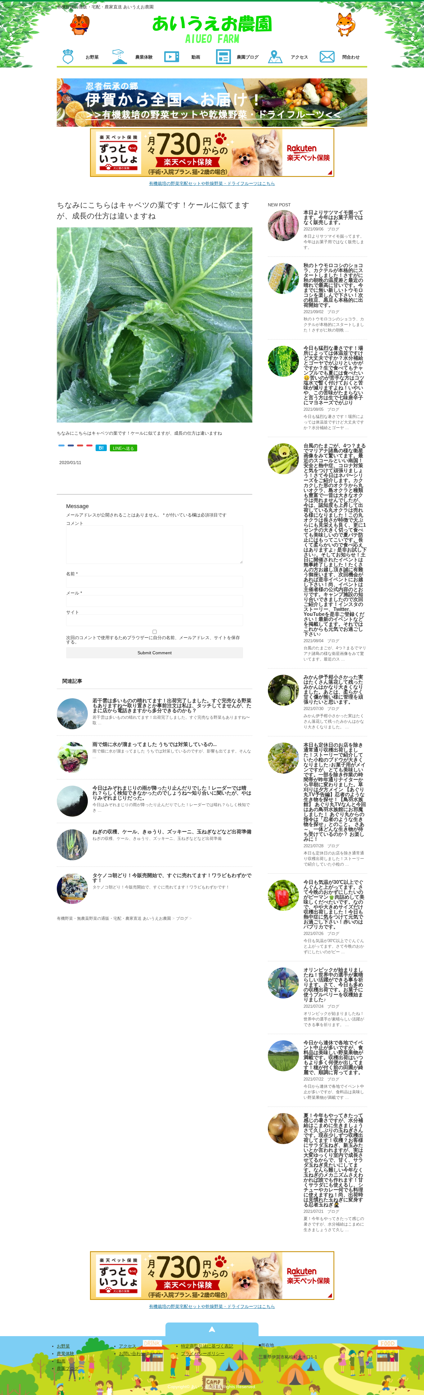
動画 (61, 1360)
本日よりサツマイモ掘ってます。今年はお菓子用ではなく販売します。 (333, 217)
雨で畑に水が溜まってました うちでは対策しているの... (154, 744)
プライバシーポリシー (202, 1353)
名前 (72, 574)
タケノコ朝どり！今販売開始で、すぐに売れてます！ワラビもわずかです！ (171, 878)
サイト (72, 612)
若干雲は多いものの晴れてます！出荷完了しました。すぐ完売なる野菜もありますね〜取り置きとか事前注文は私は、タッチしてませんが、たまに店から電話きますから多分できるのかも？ (171, 705)
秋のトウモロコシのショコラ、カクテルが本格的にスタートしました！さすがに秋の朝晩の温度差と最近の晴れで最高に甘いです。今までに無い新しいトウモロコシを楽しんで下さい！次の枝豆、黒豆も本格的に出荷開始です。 (333, 285)
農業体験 (65, 1353)
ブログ (333, 229)
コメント (74, 523)
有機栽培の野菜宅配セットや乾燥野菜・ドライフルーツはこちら (212, 183)
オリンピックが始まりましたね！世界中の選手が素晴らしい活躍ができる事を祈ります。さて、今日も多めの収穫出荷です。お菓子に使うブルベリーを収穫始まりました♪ (333, 984)
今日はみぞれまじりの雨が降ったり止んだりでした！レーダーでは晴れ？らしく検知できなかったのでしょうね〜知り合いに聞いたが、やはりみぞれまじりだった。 (171, 793)
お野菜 (63, 1346)
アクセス (127, 1346)
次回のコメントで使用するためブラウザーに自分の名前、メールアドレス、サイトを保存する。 (153, 639)
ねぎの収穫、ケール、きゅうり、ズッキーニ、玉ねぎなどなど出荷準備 (171, 831)
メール (74, 593)
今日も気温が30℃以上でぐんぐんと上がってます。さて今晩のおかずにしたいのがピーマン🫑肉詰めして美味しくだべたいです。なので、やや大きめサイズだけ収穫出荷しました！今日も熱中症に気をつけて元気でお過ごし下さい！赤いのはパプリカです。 (334, 904)
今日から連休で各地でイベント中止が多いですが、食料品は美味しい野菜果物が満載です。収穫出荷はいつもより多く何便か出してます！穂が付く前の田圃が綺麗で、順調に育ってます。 (333, 1057)
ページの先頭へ (212, 1329)
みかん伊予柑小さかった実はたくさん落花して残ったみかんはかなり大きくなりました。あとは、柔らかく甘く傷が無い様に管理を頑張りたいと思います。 (333, 689)
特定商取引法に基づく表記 (207, 1346)
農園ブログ (68, 1368)
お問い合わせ (132, 1353)
